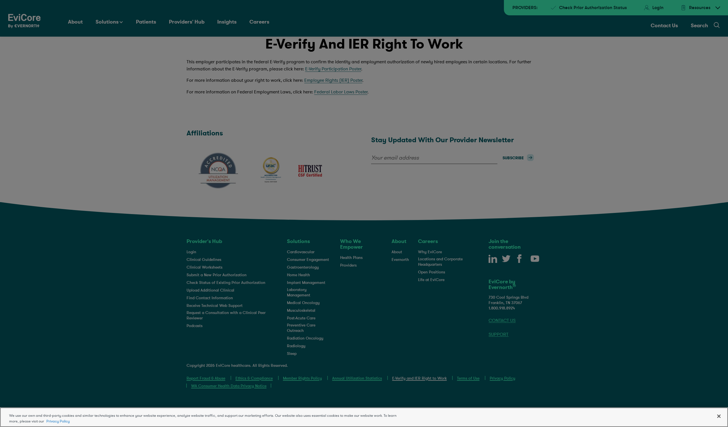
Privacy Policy (58, 421)
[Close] (719, 416)
